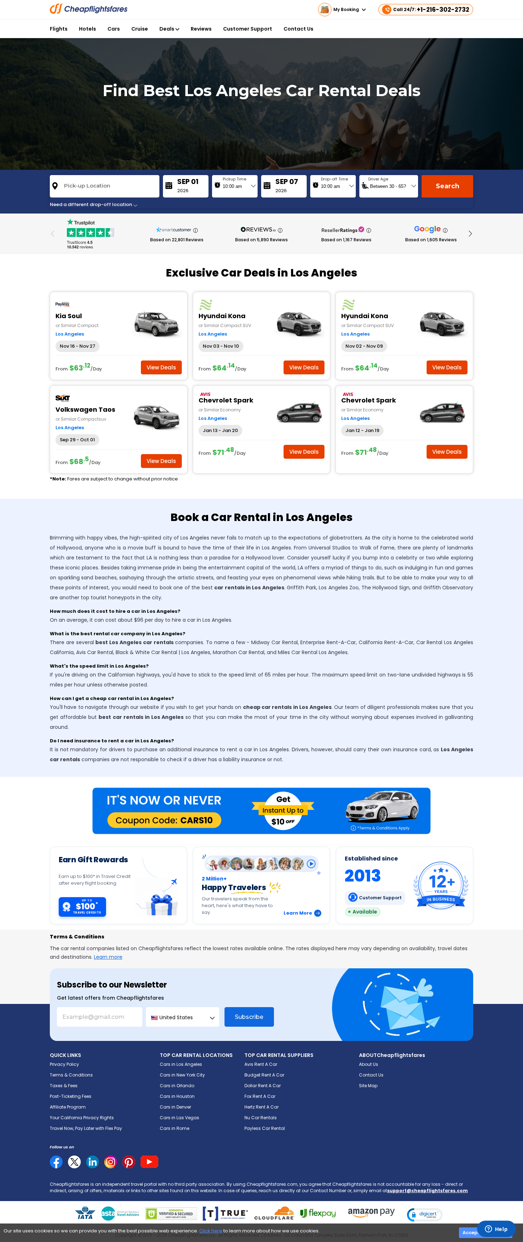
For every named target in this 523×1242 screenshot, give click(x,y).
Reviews (201, 28)
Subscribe (249, 1017)
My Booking (346, 9)
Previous (53, 234)
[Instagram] (110, 1162)
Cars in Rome (174, 1128)
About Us (368, 1064)
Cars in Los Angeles (181, 1064)
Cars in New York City (182, 1075)
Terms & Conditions (71, 1075)
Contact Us (298, 28)
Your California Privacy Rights (82, 1118)
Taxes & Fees (64, 1086)
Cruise (139, 28)
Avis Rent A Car (260, 1064)
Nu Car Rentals (260, 1118)
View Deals (161, 367)
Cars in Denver (175, 1107)
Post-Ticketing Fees (70, 1096)
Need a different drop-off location (91, 204)
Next (470, 234)
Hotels (87, 28)
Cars (113, 28)
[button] (425, 1214)
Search (447, 186)
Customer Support (247, 28)
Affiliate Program (68, 1107)
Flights (59, 28)
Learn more (108, 957)
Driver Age (378, 179)
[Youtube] (149, 1162)
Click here (210, 1230)
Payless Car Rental (264, 1128)
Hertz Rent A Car (261, 1107)
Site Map (368, 1086)
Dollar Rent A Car (262, 1086)
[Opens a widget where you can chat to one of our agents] (496, 1229)
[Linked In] (92, 1162)
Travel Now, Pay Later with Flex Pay (86, 1128)
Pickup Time (234, 179)
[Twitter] (74, 1162)
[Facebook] (56, 1166)
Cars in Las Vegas (179, 1118)
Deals (167, 28)
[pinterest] (128, 1162)
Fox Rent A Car (259, 1096)
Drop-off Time (334, 179)
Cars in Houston (177, 1096)
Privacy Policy (64, 1064)
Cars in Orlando (177, 1086)
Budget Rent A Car (264, 1075)
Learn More (298, 913)
